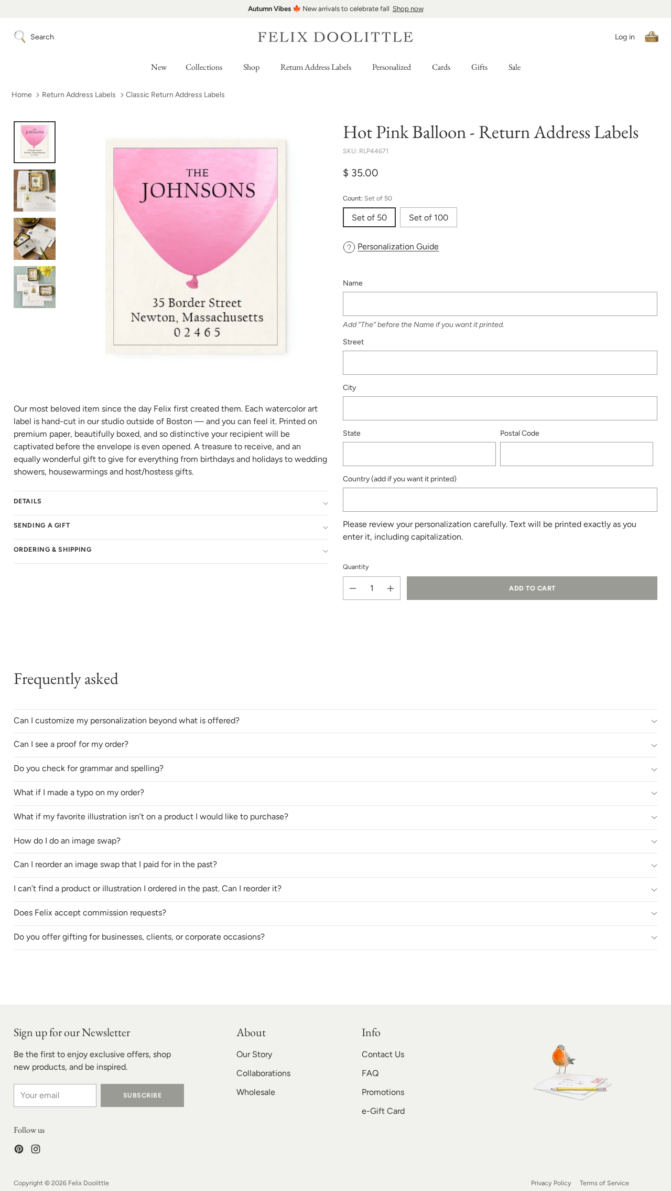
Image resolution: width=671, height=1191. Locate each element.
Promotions (383, 1092)
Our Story (254, 1054)
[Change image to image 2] (35, 191)
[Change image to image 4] (35, 287)
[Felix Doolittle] (335, 37)
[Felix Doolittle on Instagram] (35, 1151)
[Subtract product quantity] (352, 588)
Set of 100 (428, 218)
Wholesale (255, 1092)
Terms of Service (604, 1183)
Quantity (356, 567)
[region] (335, 9)
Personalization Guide (398, 246)
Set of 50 (369, 218)
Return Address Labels (79, 94)
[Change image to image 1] (35, 142)
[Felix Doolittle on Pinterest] (19, 1151)
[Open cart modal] (652, 37)
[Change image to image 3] (35, 239)
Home (22, 94)
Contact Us (383, 1054)
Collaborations (263, 1073)
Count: (367, 198)
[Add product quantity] (390, 588)
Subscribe (142, 1095)
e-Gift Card (383, 1111)
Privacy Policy (551, 1183)
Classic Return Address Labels (175, 94)
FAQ (370, 1073)
